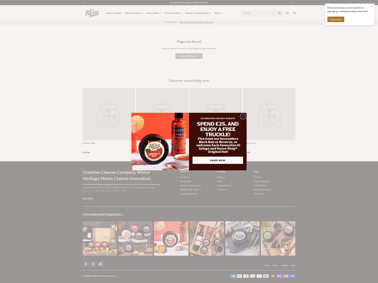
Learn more (336, 19)
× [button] (372, 6)
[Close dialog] (242, 116)
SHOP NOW (218, 160)
